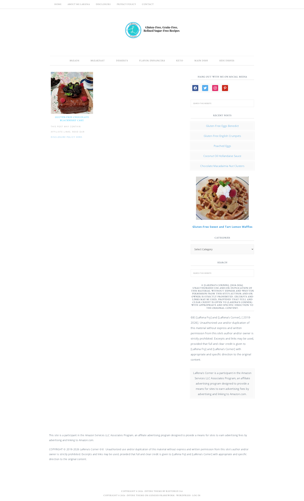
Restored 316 (174, 491)
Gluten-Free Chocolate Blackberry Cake (72, 119)
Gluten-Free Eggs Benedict (222, 126)
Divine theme (153, 491)
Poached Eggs (222, 146)
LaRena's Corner (152, 31)
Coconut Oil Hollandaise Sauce (222, 156)
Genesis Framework (162, 495)
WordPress (183, 495)
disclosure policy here (66, 137)
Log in (196, 495)
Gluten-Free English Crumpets (222, 136)
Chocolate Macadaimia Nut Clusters (222, 166)
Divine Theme (135, 495)
